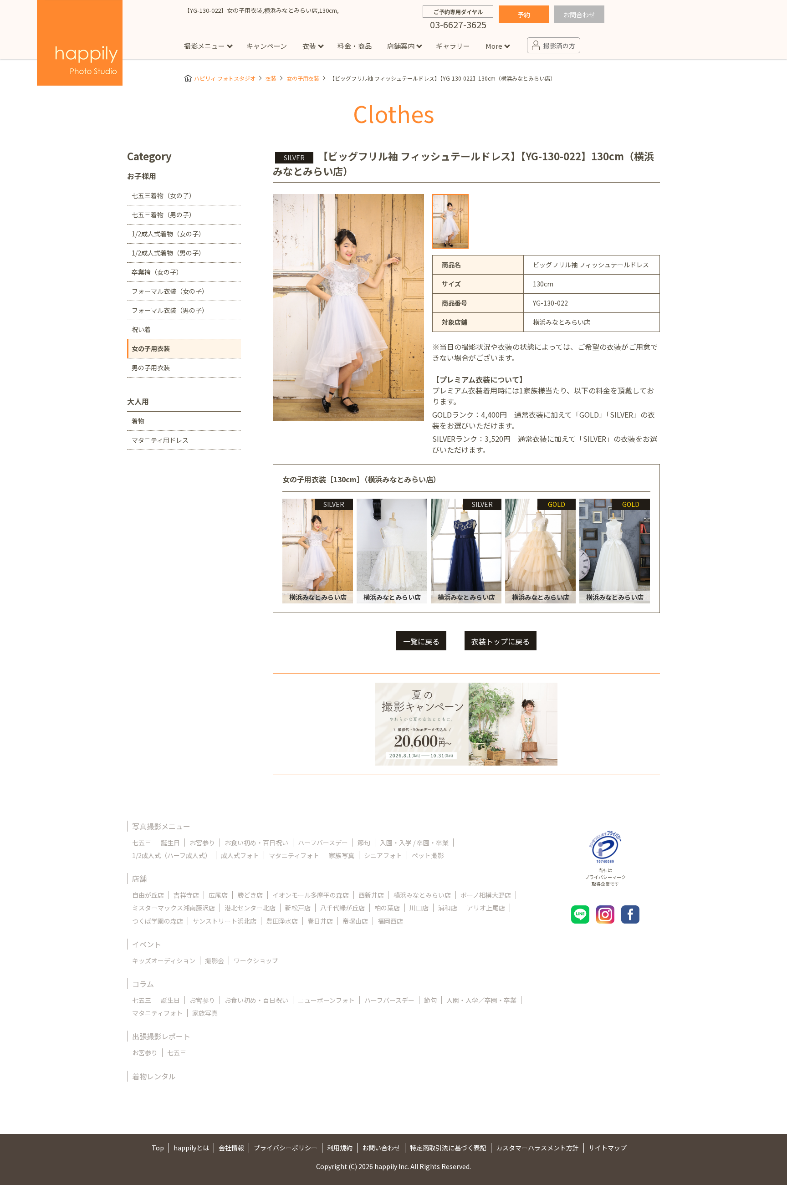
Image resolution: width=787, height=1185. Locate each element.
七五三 (141, 842)
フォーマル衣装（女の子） (170, 291)
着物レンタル (154, 1076)
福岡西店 (390, 920)
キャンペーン (266, 46)
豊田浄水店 (282, 920)
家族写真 (341, 855)
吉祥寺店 (186, 894)
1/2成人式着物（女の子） (168, 233)
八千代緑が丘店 (342, 907)
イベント (146, 944)
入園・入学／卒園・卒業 (481, 1000)
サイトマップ (607, 1147)
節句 (364, 842)
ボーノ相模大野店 (485, 894)
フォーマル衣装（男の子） (170, 310)
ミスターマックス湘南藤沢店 (173, 907)
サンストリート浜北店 (224, 920)
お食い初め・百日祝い (256, 842)
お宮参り (202, 842)
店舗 (139, 878)
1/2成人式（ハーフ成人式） (171, 855)
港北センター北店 (250, 907)
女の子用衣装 (302, 78)
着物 (138, 420)
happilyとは (191, 1147)
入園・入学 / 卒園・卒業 (414, 842)
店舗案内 (400, 46)
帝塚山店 (355, 920)
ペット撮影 (428, 855)
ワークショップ (256, 960)
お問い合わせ (381, 1147)
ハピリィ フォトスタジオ (225, 78)
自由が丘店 (148, 894)
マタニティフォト (294, 855)
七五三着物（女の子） (163, 195)
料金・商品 (354, 46)
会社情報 (231, 1147)
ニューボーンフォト (326, 1000)
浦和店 (447, 907)
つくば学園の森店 (157, 920)
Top (158, 1147)
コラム (143, 983)
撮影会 (214, 960)
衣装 (309, 46)
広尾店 (218, 894)
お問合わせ (579, 14)
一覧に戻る (421, 641)
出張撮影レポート (161, 1036)
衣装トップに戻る (500, 641)
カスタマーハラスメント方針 (537, 1147)
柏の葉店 (387, 907)
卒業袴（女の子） (157, 271)
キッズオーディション (163, 960)
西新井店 (371, 894)
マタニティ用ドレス (160, 439)
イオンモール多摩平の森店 (310, 894)
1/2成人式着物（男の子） (168, 252)
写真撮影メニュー (161, 826)
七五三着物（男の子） (163, 214)
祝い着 (141, 329)
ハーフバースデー (323, 842)
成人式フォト (240, 855)
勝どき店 (250, 894)
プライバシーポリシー (285, 1147)
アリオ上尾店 (486, 907)
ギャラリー (453, 46)
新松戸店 (298, 907)
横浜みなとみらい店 (422, 894)
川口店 (419, 907)
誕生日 (170, 842)
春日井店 (320, 920)
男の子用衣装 (151, 367)
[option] (450, 221)
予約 (523, 14)
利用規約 (340, 1147)
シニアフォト (383, 855)
